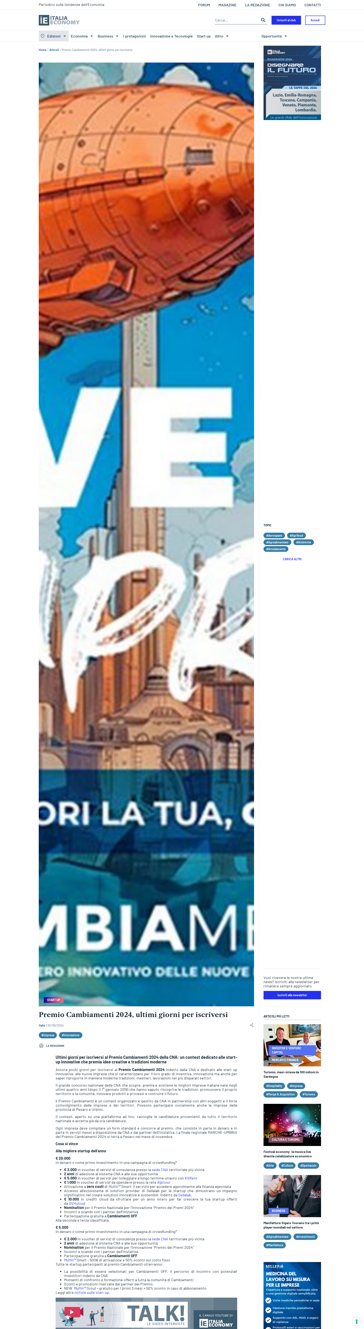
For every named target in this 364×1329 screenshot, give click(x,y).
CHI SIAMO (287, 5)
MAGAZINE (227, 5)
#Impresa (47, 1035)
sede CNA (160, 1169)
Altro (219, 36)
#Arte (270, 1165)
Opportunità (271, 36)
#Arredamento (276, 549)
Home (43, 50)
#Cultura (287, 1165)
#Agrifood (296, 535)
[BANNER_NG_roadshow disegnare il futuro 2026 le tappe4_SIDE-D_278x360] (292, 118)
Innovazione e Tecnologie (171, 36)
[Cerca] (263, 20)
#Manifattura (274, 1245)
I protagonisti (134, 36)
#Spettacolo (308, 1165)
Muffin (113, 1186)
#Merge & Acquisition (280, 1094)
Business (105, 36)
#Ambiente (303, 542)
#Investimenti (305, 1236)
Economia (79, 36)
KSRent (191, 1178)
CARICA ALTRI (292, 559)
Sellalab (184, 1195)
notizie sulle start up (92, 1292)
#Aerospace (274, 535)
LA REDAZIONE (257, 5)
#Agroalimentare (277, 542)
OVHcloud (77, 1203)
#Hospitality (274, 1086)
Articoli (54, 50)
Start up (204, 36)
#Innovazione (71, 1035)
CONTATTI (312, 5)
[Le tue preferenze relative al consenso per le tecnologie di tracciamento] (357, 1322)
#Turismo (308, 1094)
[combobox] (237, 20)
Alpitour (164, 1182)
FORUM (204, 5)
